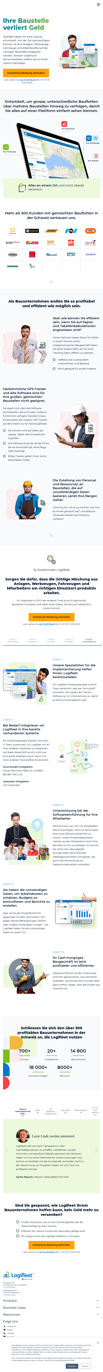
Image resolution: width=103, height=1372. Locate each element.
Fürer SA (37, 1111)
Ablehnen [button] (85, 1366)
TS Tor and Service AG (95, 1111)
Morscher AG (65, 1111)
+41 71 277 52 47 (10, 1295)
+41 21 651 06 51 (9, 1287)
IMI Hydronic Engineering (50, 1111)
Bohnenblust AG (81, 1111)
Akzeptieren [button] (72, 1366)
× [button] (98, 1342)
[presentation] (7, 1149)
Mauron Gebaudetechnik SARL (23, 1111)
